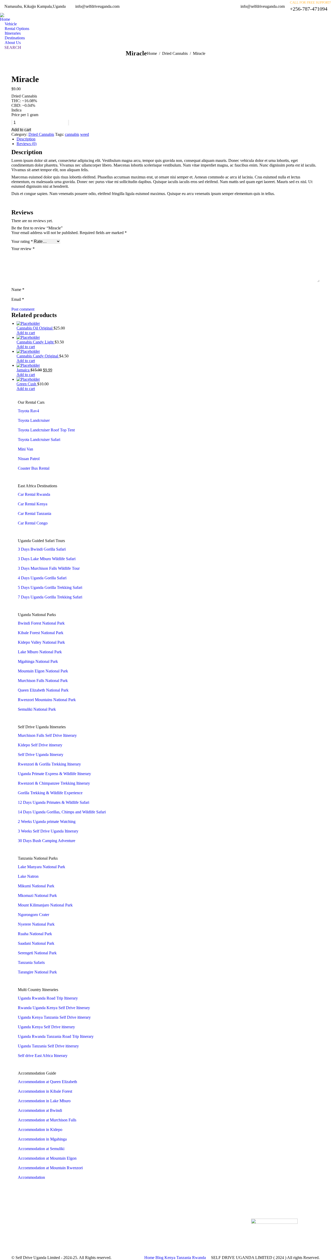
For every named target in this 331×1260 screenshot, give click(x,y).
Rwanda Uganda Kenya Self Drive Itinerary (54, 1008)
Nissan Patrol (29, 458)
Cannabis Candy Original (38, 356)
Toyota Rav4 (28, 411)
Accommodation (31, 1177)
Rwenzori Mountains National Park (47, 700)
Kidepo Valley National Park (41, 642)
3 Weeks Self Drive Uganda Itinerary (48, 831)
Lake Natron (28, 876)
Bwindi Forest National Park (41, 623)
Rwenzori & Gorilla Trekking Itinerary (49, 764)
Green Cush (27, 384)
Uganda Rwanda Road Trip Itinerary (48, 998)
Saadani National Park (36, 943)
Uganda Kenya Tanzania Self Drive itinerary (54, 1017)
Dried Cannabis (41, 134)
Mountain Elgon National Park (43, 671)
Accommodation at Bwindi (40, 1110)
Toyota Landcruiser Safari (39, 439)
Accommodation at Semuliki (41, 1148)
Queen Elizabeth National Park (43, 690)
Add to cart (21, 130)
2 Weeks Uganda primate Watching (47, 821)
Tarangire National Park (37, 972)
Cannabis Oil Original (35, 328)
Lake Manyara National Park (41, 867)
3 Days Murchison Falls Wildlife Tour (49, 568)
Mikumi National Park (36, 886)
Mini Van (25, 449)
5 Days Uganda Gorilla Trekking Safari (50, 587)
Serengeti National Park (37, 953)
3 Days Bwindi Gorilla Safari (42, 549)
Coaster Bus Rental (33, 468)
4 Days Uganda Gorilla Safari (42, 578)
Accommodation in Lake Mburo (44, 1101)
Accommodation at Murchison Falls (47, 1120)
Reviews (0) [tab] (26, 143)
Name (17, 289)
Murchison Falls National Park (43, 680)
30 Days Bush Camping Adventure (46, 840)
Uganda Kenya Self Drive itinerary (46, 1027)
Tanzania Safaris (31, 962)
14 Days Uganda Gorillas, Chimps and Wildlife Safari (62, 812)
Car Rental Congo (33, 523)
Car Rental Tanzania (34, 513)
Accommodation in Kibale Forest (45, 1091)
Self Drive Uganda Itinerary (40, 754)
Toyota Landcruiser (34, 420)
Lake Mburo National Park (40, 652)
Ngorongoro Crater (33, 914)
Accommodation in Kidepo (40, 1129)
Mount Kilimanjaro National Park (45, 905)
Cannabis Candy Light (36, 342)
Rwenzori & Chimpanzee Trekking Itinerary (54, 783)
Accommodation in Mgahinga (42, 1139)
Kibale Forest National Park (40, 633)
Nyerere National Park (36, 924)
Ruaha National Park (35, 934)
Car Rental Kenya (32, 504)
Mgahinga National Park (38, 661)
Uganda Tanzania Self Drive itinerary (48, 1046)
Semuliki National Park (37, 709)
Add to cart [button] (26, 333)
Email (17, 299)
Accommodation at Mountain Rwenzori (50, 1168)
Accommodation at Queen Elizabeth (47, 1081)
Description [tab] (26, 139)
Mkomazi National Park (37, 895)
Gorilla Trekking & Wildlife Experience (50, 793)
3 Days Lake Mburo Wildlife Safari (47, 559)
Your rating (22, 241)
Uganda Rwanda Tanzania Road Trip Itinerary (56, 1036)
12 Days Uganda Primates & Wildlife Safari (53, 802)
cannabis (72, 134)
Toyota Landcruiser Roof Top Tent (46, 430)
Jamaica (24, 370)
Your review (23, 248)
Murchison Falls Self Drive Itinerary (47, 735)
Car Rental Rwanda (34, 494)
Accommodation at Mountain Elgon (47, 1158)
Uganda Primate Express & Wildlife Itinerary (54, 773)
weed (84, 134)
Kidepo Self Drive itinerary (40, 745)
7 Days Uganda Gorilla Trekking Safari (50, 597)
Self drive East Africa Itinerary (42, 1055)
